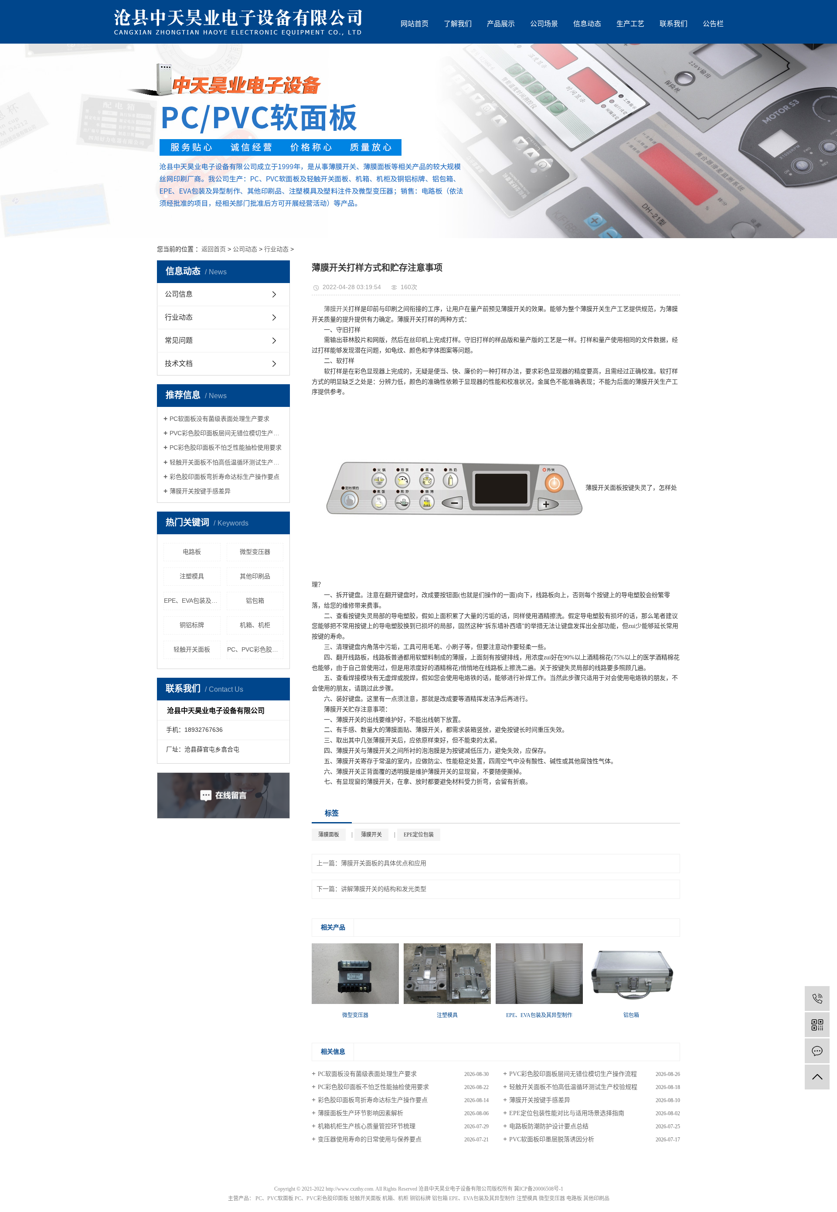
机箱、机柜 (255, 624)
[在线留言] (817, 1050)
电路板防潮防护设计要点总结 (549, 1126)
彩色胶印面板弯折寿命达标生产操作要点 (224, 476)
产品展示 (501, 23)
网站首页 (415, 23)
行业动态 (276, 249)
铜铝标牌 (192, 624)
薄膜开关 (336, 309)
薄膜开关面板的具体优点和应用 (383, 863)
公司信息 (179, 294)
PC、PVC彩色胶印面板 (255, 649)
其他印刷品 (255, 576)
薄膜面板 (328, 835)
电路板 (192, 551)
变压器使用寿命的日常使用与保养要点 (370, 1139)
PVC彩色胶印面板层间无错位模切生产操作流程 (226, 433)
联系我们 (673, 23)
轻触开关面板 (192, 649)
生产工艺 (630, 23)
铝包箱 (255, 600)
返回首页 (213, 249)
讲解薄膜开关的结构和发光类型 (383, 889)
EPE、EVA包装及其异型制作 (192, 600)
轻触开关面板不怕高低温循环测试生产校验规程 (226, 462)
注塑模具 (192, 576)
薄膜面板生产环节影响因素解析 (360, 1113)
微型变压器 (255, 551)
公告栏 (713, 23)
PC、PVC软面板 (274, 1198)
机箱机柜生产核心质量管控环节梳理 (366, 1126)
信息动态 (587, 23)
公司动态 (245, 249)
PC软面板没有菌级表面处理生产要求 (219, 418)
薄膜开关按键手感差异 (200, 491)
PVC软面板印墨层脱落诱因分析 (551, 1139)
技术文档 (179, 363)
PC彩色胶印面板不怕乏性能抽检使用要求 (226, 447)
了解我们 (458, 23)
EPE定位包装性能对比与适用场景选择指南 (566, 1113)
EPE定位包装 (419, 835)
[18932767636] (817, 998)
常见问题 (179, 340)
